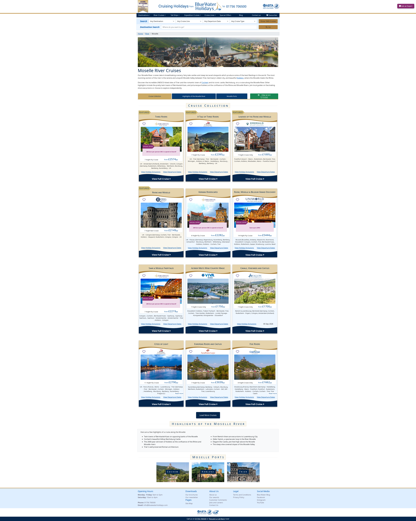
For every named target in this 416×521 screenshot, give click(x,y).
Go (269, 27)
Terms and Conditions (242, 495)
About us (213, 495)
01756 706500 (149, 502)
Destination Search (149, 27)
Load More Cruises (208, 415)
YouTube (260, 502)
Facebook (261, 497)
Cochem (205, 82)
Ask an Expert (406, 6)
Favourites (272, 15)
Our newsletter (191, 497)
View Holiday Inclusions (150, 172)
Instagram (261, 500)
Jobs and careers (216, 502)
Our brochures (191, 495)
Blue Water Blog (263, 495)
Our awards (214, 497)
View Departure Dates (172, 172)
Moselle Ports (232, 96)
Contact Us (213, 505)
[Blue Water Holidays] (208, 6)
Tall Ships (174, 15)
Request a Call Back (217, 519)
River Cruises (159, 15)
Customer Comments (218, 500)
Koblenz (240, 78)
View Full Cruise (160, 178)
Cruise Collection (155, 96)
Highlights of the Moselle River (193, 96)
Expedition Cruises (192, 15)
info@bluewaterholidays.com (156, 505)
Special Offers (225, 15)
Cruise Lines (209, 15)
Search (143, 21)
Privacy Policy (238, 497)
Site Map (189, 503)
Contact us (256, 15)
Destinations (143, 15)
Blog (241, 15)
